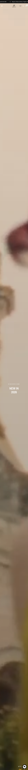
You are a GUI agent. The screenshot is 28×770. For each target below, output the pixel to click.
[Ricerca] (23, 6)
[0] (26, 6)
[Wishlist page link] (20, 6)
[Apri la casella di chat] (24, 767)
